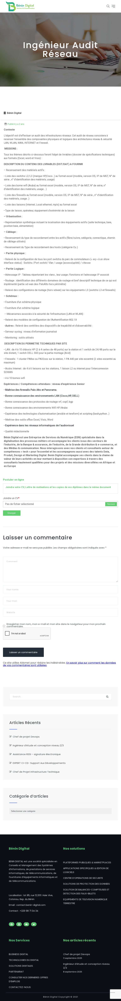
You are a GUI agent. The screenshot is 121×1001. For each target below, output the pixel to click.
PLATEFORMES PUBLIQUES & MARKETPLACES (87, 862)
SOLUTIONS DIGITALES (21, 965)
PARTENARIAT (16, 971)
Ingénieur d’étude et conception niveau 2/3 (38, 745)
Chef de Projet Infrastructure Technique (36, 771)
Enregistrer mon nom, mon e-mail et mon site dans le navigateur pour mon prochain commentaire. (56, 625)
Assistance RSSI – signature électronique (37, 754)
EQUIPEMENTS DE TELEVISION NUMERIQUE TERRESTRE (85, 901)
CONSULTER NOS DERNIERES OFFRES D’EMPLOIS (28, 979)
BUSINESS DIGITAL (18, 954)
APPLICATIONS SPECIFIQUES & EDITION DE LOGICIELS (86, 870)
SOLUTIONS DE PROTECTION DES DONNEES (86, 883)
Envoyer (12, 513)
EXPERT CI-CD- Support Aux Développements (39, 763)
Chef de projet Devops (26, 736)
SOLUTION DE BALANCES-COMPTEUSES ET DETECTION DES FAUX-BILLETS (86, 891)
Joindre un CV (11, 498)
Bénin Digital (14, 113)
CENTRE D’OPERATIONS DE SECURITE (83, 878)
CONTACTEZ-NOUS (20, 987)
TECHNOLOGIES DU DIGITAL (24, 960)
